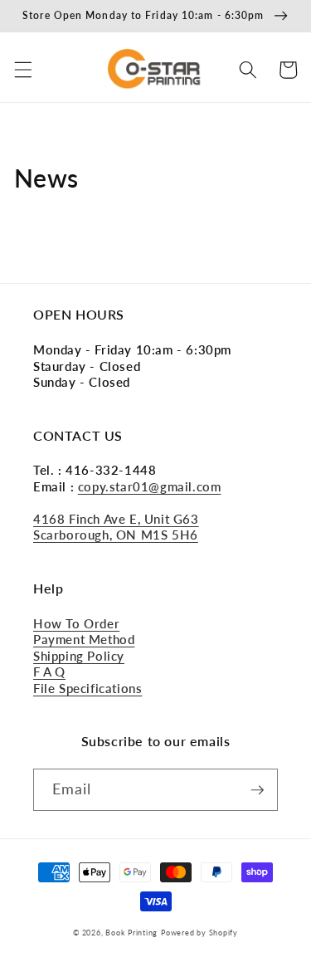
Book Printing (131, 932)
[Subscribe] (257, 790)
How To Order (76, 623)
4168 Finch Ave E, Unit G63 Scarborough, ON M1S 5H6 (116, 527)
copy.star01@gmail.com (149, 486)
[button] (22, 70)
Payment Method (83, 639)
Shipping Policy (78, 655)
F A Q (49, 671)
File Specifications (87, 688)
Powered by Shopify (199, 932)
